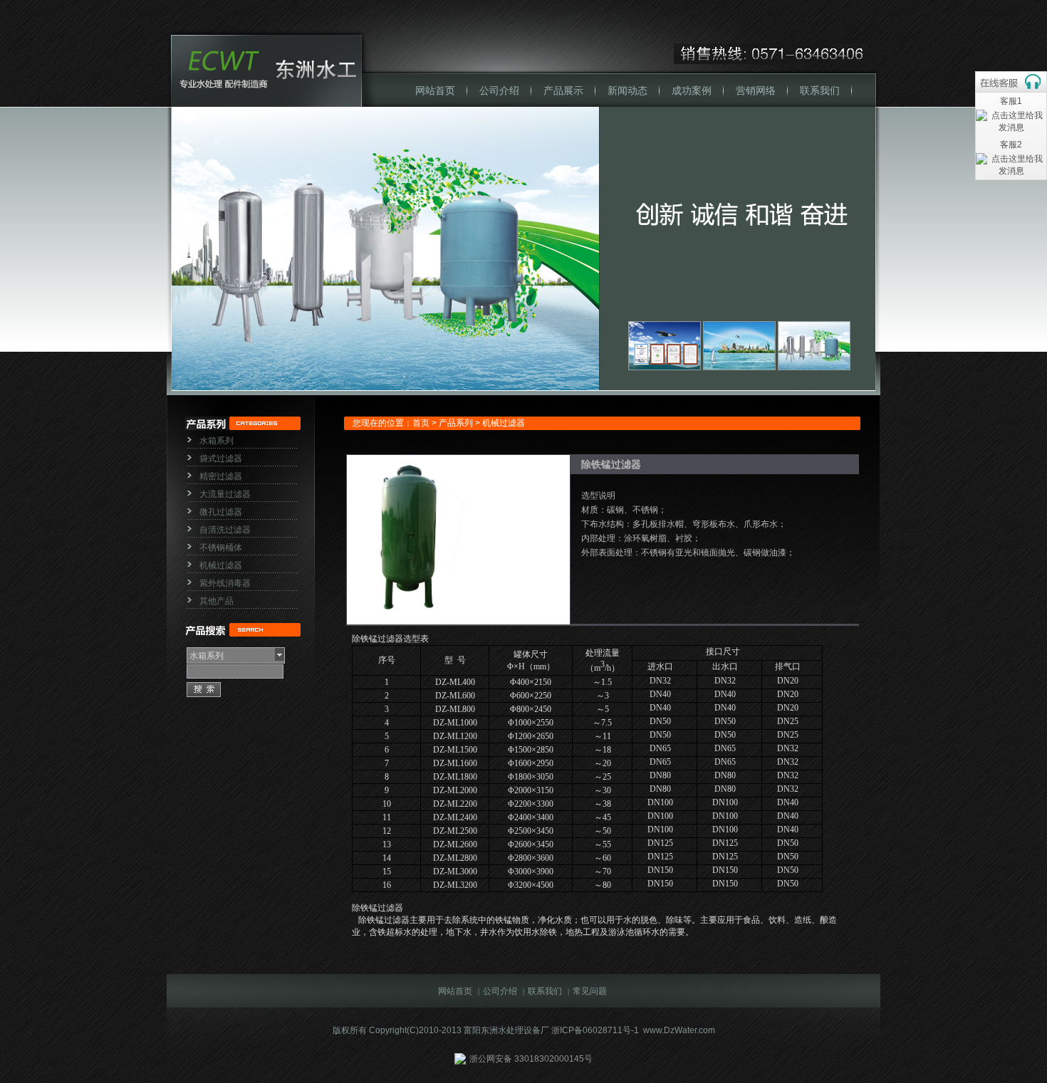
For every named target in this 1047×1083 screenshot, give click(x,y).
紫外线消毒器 (225, 583)
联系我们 (820, 90)
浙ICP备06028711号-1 (595, 1030)
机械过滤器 (220, 565)
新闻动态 (627, 90)
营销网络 (756, 90)
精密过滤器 (220, 476)
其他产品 (216, 601)
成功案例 (692, 90)
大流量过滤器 (225, 494)
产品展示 (563, 90)
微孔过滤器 (220, 512)
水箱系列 (216, 441)
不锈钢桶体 (220, 548)
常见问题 (590, 991)
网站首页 (435, 90)
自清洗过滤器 (225, 530)
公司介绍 (499, 90)
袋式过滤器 (220, 459)
